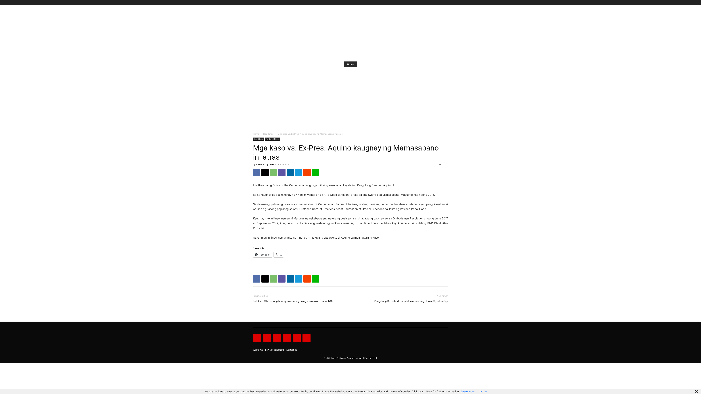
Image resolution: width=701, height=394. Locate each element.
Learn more (467, 391)
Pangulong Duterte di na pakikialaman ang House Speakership (411, 301)
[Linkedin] (290, 172)
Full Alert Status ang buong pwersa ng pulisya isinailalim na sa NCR (293, 301)
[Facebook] (429, 3)
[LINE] (315, 172)
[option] (350, 64)
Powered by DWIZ (265, 164)
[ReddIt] (307, 172)
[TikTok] (438, 3)
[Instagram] (433, 3)
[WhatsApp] (273, 172)
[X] (442, 3)
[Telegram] (298, 172)
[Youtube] (446, 3)
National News (272, 139)
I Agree (483, 391)
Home (350, 64)
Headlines (268, 133)
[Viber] (282, 172)
